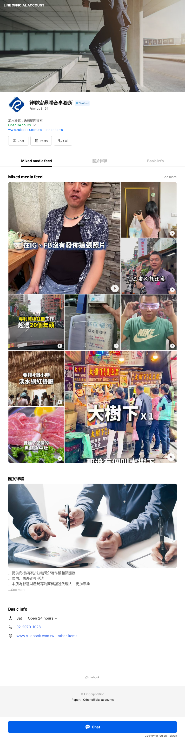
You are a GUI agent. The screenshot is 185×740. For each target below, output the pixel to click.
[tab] (36, 161)
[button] (41, 141)
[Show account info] (82, 103)
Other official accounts (98, 699)
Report (76, 699)
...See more (17, 590)
